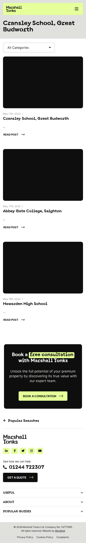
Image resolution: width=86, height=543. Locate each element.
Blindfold (60, 530)
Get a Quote (16, 477)
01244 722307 (26, 467)
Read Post (10, 134)
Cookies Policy (44, 537)
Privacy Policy (25, 537)
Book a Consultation (39, 396)
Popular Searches (23, 421)
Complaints (62, 537)
